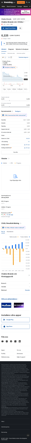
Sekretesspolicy (5, 427)
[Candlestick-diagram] (3, 57)
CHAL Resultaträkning (10, 223)
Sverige (19, 6)
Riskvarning (4, 432)
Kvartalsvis (10, 231)
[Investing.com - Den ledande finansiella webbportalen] (9, 2)
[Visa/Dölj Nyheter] (11, 57)
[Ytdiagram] (5, 57)
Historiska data (11, 53)
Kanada (27, 290)
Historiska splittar (21, 53)
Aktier (3, 6)
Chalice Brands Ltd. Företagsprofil (9, 275)
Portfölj (3, 353)
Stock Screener (11, 6)
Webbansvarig (5, 357)
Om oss (19, 350)
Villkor (2, 421)
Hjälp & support (21, 357)
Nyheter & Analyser (22, 49)
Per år (3, 231)
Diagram (11, 49)
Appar (3, 350)
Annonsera (20, 353)
